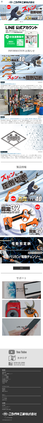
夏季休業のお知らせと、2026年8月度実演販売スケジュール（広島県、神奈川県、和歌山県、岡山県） (20, 118)
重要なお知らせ (5, 391)
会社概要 (3, 405)
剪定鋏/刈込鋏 (4, 381)
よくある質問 (21, 308)
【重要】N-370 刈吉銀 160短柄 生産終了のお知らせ (10, 153)
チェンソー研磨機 (5, 376)
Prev (1, 12)
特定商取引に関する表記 (6, 409)
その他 (3, 383)
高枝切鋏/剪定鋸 (5, 380)
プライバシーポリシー (6, 406)
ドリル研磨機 (4, 375)
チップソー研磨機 (5, 377)
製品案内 (3, 388)
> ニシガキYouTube (8, 417)
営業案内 (3, 389)
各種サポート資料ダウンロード (21, 290)
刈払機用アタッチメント (6, 379)
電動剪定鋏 (4, 372)
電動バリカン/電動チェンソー (7, 373)
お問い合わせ (21, 327)
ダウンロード (4, 397)
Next (41, 12)
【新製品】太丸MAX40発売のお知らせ (8, 83)
